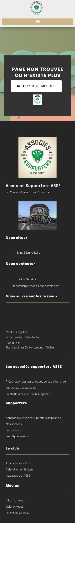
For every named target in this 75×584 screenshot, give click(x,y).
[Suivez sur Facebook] (10, 311)
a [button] (37, 21)
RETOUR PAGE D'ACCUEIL (36, 86)
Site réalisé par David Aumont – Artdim (30, 347)
